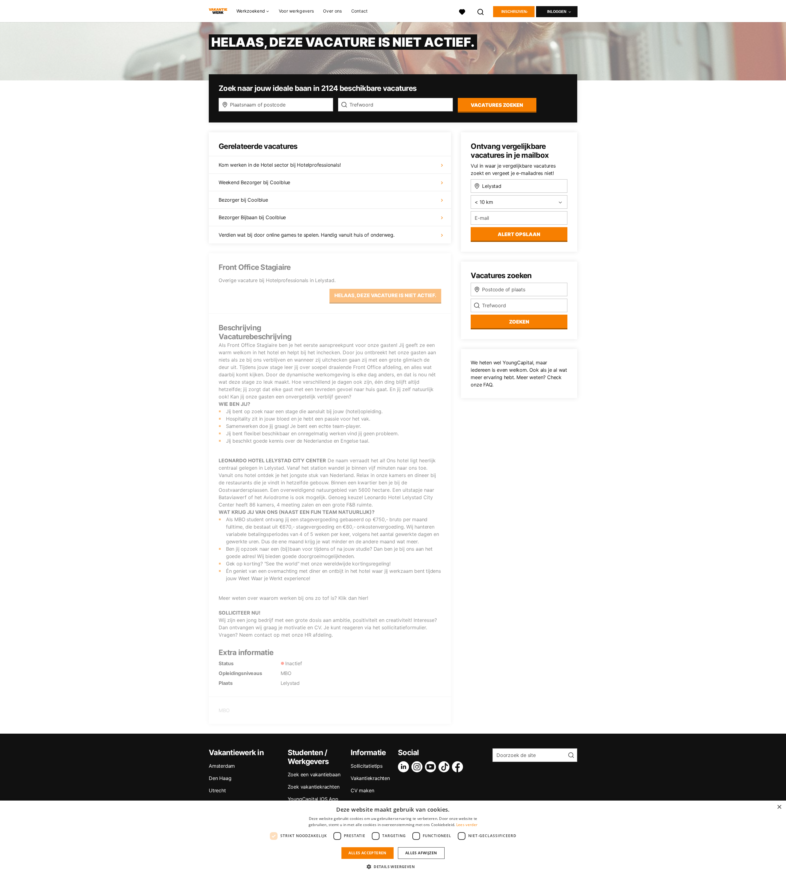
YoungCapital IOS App (313, 799)
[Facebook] (458, 766)
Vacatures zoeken (497, 105)
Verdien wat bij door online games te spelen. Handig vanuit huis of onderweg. (307, 235)
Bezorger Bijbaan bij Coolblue (252, 217)
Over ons (332, 11)
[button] (393, 866)
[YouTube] (431, 766)
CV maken (362, 790)
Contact (359, 11)
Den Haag (220, 778)
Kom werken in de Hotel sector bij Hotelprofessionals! (279, 165)
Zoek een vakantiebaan (314, 774)
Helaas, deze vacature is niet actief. (385, 295)
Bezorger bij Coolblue (243, 200)
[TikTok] (445, 766)
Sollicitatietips (367, 766)
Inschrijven (514, 12)
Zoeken (519, 322)
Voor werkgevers (296, 11)
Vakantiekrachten (370, 778)
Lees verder (466, 824)
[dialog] (393, 839)
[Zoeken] (481, 11)
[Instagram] (418, 766)
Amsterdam (222, 766)
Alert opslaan (519, 234)
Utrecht (217, 790)
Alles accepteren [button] (367, 853)
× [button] (779, 807)
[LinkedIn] (404, 766)
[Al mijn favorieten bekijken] (462, 11)
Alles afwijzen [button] (421, 853)
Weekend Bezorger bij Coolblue (254, 182)
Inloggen (556, 12)
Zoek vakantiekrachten (314, 787)
